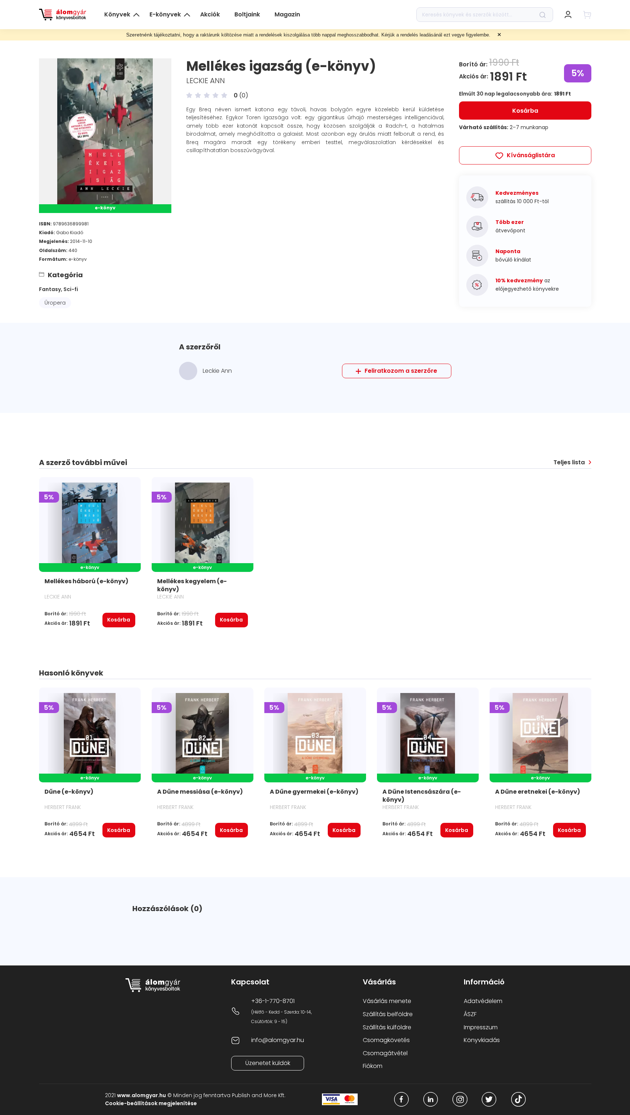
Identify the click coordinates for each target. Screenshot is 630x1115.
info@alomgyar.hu (277, 1040)
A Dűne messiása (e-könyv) (200, 791)
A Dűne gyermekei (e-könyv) (314, 791)
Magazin (287, 14)
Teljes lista (569, 462)
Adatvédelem (483, 1001)
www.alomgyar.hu (141, 1095)
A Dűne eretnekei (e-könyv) (537, 791)
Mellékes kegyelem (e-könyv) (192, 585)
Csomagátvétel (385, 1053)
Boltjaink (247, 14)
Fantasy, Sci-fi (58, 289)
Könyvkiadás (482, 1040)
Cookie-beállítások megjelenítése (151, 1103)
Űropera (55, 302)
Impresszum (481, 1027)
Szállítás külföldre (387, 1027)
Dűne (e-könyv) (68, 791)
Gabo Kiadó (69, 232)
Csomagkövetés (386, 1040)
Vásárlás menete (387, 1001)
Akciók (210, 14)
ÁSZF (470, 1014)
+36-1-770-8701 (273, 1001)
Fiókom (372, 1066)
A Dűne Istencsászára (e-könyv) (421, 795)
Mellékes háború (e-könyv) (86, 581)
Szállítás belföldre (388, 1014)
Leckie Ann (205, 81)
